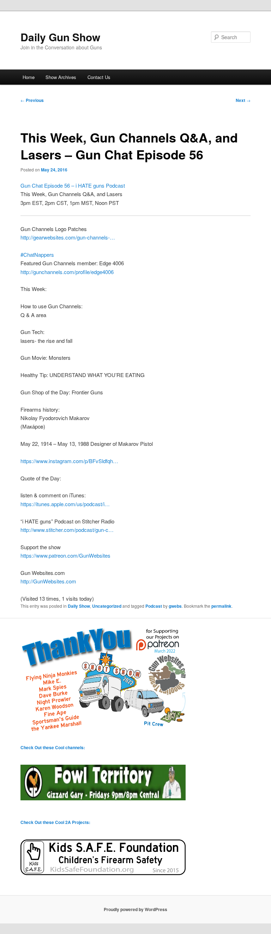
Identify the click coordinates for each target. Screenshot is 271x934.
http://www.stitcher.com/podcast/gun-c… (67, 529)
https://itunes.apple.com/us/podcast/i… (65, 504)
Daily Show (79, 606)
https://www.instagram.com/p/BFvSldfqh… (69, 461)
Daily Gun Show (60, 36)
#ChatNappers (37, 254)
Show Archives (61, 77)
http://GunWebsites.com (48, 581)
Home (29, 77)
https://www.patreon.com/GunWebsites (65, 555)
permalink (221, 606)
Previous (32, 100)
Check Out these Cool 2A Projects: (55, 822)
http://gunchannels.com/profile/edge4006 (67, 271)
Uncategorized (106, 606)
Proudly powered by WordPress (135, 909)
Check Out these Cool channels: (52, 747)
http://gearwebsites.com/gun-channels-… (67, 237)
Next (243, 100)
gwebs (175, 606)
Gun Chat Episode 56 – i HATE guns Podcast (72, 185)
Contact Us (99, 77)
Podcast (153, 606)
